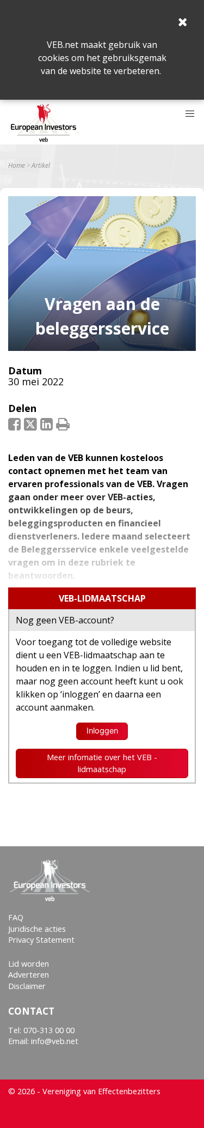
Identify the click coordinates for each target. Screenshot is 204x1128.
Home (16, 165)
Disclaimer (27, 986)
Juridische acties (37, 929)
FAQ (15, 917)
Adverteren (28, 974)
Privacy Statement (41, 940)
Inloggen (102, 731)
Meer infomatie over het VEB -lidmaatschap (102, 763)
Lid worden (28, 964)
